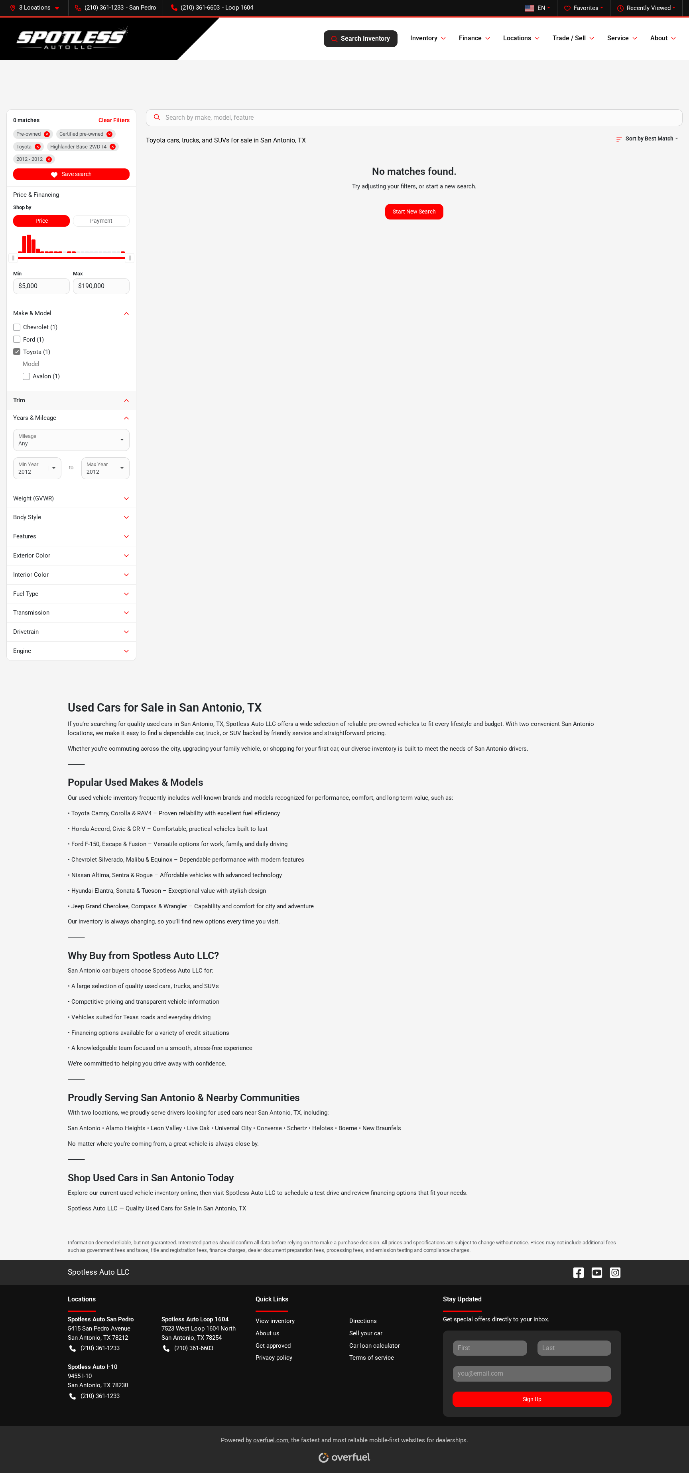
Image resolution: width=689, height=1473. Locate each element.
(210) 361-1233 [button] (104, 7)
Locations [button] (517, 38)
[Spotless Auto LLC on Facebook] (575, 1272)
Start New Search (414, 211)
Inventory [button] (423, 38)
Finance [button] (470, 38)
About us (268, 1333)
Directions (363, 1321)
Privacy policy (274, 1357)
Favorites (586, 8)
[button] (37, 8)
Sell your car (365, 1333)
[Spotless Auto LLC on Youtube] (594, 1272)
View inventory (275, 1321)
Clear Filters (114, 120)
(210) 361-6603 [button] (200, 7)
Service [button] (618, 38)
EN (541, 8)
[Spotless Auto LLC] (70, 38)
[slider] (13, 258)
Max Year (97, 464)
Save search (76, 174)
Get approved (273, 1345)
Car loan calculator (374, 1345)
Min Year (28, 464)
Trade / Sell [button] (569, 38)
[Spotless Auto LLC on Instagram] (612, 1272)
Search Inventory (365, 38)
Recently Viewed (649, 8)
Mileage (27, 436)
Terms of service (371, 1357)
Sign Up (532, 1399)
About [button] (658, 38)
